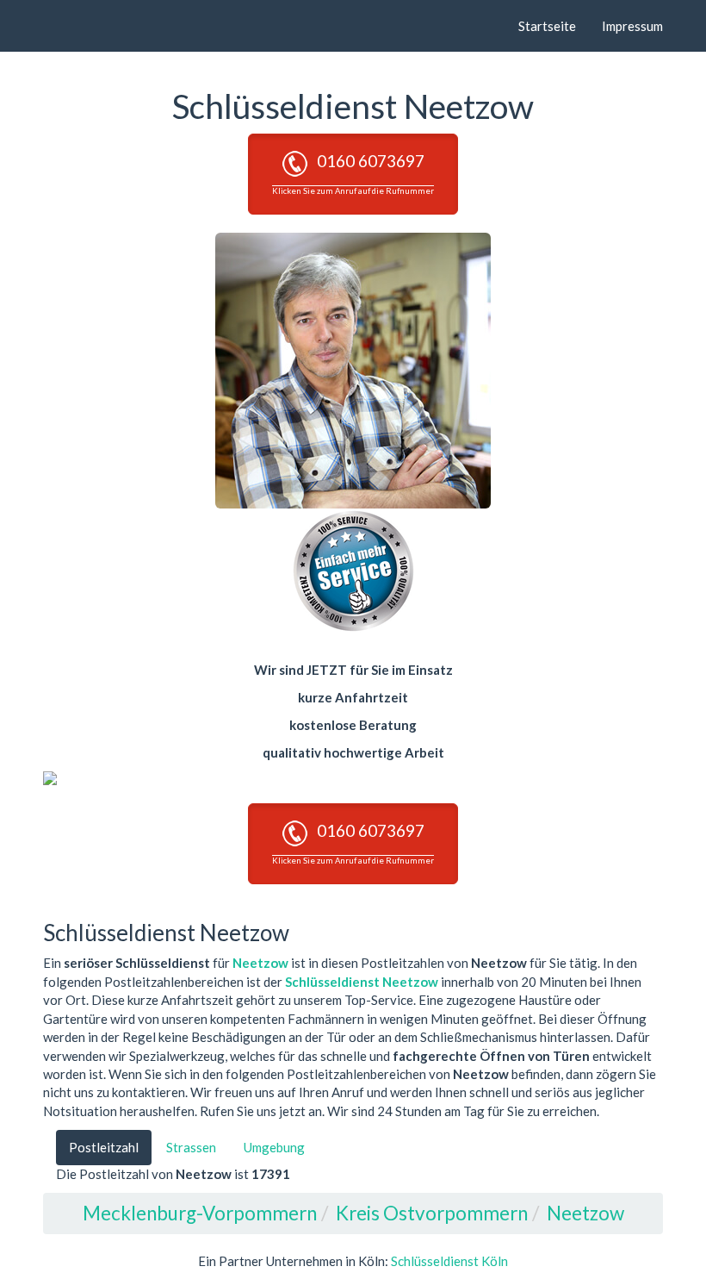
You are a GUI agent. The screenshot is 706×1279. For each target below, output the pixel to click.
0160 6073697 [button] (353, 173)
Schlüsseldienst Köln (449, 1261)
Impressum (632, 26)
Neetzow (260, 962)
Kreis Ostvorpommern (432, 1213)
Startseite (547, 26)
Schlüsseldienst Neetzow (361, 981)
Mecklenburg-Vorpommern (200, 1213)
